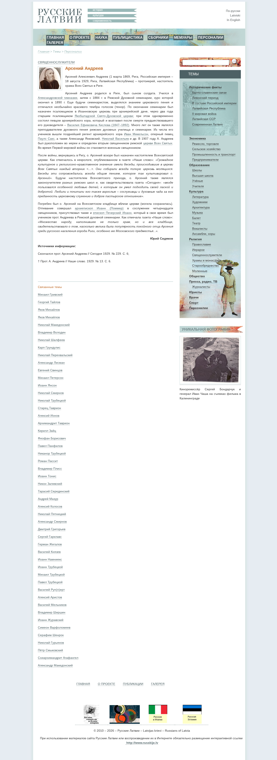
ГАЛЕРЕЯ (55, 43)
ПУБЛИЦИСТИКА (128, 37)
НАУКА (101, 37)
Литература (200, 196)
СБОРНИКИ (158, 37)
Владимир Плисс (50, 468)
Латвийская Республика (208, 108)
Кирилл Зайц (47, 430)
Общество (197, 276)
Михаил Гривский (50, 294)
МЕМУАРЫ (183, 37)
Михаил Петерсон (50, 377)
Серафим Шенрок (51, 635)
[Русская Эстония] (191, 723)
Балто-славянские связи (209, 92)
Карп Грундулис (49, 347)
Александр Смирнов (52, 521)
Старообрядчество (205, 265)
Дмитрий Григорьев (51, 529)
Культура (196, 191)
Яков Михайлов (49, 309)
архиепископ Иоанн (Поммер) (99, 208)
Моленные (199, 271)
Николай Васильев (115, 138)
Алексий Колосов (50, 506)
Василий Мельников (52, 604)
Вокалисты (199, 228)
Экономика (197, 138)
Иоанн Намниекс (50, 559)
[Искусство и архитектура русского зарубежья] (124, 723)
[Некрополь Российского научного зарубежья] (91, 723)
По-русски (233, 11)
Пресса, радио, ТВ (203, 281)
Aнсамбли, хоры (203, 233)
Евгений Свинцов (50, 370)
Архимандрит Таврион (54, 423)
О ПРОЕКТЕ (80, 37)
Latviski (235, 15)
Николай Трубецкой (52, 400)
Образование (199, 165)
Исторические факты (205, 87)
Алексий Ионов (48, 415)
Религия (195, 239)
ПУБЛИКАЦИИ (133, 684)
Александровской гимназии (57, 97)
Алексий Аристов (50, 597)
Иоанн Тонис (47, 476)
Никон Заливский (50, 483)
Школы (197, 170)
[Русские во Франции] (174, 723)
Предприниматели (205, 159)
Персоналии (73, 51)
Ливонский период (205, 97)
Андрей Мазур (48, 499)
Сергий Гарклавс (50, 536)
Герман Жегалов (50, 544)
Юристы (195, 292)
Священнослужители (207, 255)
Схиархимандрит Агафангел (58, 657)
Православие (201, 244)
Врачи (194, 297)
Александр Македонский (55, 665)
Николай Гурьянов (51, 642)
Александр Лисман (51, 362)
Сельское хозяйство (206, 149)
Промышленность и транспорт (213, 154)
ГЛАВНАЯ (55, 37)
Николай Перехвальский (55, 355)
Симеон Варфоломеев (54, 627)
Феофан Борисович (52, 438)
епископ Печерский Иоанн (112, 212)
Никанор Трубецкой (52, 453)
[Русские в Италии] (157, 723)
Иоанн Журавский (50, 620)
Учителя (198, 186)
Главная (43, 51)
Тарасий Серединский (53, 491)
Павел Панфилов (50, 446)
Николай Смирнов (51, 393)
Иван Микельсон (136, 134)
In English (233, 20)
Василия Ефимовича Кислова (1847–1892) (98, 125)
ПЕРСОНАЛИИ (210, 37)
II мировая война (204, 113)
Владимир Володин (52, 332)
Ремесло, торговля (205, 144)
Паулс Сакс (46, 138)
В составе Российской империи (214, 103)
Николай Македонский (54, 324)
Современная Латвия (207, 124)
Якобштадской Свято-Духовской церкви (104, 116)
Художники (200, 202)
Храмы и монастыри (206, 260)
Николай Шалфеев (51, 340)
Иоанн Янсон (47, 385)
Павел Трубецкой (50, 582)
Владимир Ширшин (51, 612)
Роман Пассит (48, 461)
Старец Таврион (49, 408)
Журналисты (201, 286)
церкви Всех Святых (157, 143)
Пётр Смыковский (50, 650)
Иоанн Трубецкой (50, 567)
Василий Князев (49, 552)
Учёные (197, 180)
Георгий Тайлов (49, 302)
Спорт (193, 302)
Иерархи (198, 249)
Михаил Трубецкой (51, 574)
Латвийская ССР (204, 119)
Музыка (197, 212)
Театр (196, 223)
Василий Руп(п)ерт (51, 589)
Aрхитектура (201, 207)
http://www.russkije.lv (142, 742)
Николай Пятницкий (52, 514)
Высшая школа (202, 175)
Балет (196, 218)
